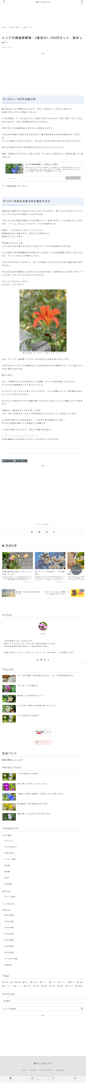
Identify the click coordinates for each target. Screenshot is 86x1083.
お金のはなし (10, 853)
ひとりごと (9, 460)
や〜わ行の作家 (10, 959)
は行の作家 (9, 946)
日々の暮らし (22, 460)
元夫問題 (8, 884)
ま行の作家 (9, 952)
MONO (6, 878)
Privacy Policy (46, 1070)
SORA (43, 634)
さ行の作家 (9, 927)
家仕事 (7, 871)
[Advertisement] (42, 9)
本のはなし (7, 910)
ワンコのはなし (8, 904)
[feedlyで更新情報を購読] (46, 532)
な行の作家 (9, 940)
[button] (82, 1008)
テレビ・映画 (10, 859)
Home (24, 1070)
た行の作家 (9, 934)
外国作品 (8, 965)
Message (60, 1070)
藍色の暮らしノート (11, 760)
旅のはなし (7, 891)
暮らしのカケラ (43, 2)
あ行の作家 (9, 915)
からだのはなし (10, 847)
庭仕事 (7, 865)
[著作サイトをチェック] (32, 532)
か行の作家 (9, 921)
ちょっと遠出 (10, 896)
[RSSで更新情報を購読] (54, 532)
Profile (33, 1070)
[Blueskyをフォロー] (39, 532)
